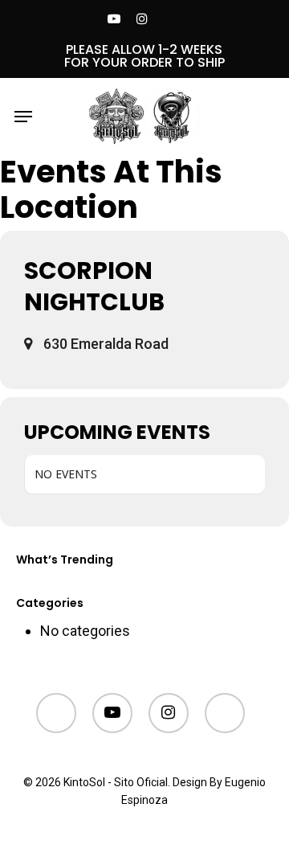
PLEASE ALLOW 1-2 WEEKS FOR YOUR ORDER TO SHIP (144, 56)
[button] (23, 117)
